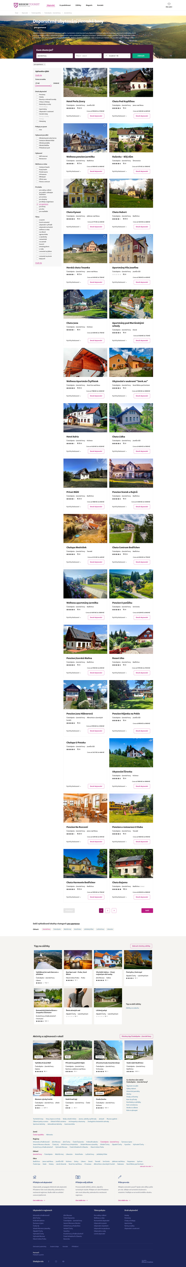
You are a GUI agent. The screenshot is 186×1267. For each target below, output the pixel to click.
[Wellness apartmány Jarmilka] (85, 583)
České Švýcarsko (78, 1142)
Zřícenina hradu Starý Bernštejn (108, 1063)
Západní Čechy (117, 1144)
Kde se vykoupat (131, 1110)
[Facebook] (48, 1261)
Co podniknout (65, 5)
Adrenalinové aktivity (55, 1124)
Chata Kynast (73, 212)
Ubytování (51, 5)
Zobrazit (141, 56)
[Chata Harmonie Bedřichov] (85, 863)
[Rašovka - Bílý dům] (131, 137)
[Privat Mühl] (85, 473)
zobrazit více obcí (145, 1166)
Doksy (76, 1161)
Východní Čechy (138, 1144)
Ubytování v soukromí (131, 1228)
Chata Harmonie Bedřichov (80, 882)
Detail (96, 116)
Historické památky (133, 1091)
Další (147, 910)
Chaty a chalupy (129, 1221)
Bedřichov (36, 1161)
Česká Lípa (36, 1164)
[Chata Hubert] (131, 193)
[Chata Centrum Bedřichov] (131, 528)
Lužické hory (100, 929)
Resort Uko (118, 658)
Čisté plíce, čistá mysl (134, 972)
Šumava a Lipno (126, 1142)
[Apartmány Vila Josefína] (131, 248)
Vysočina (127, 1144)
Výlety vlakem (131, 1089)
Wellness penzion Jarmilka (80, 156)
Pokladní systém (38, 1255)
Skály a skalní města (69, 1119)
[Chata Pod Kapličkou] (131, 82)
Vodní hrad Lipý (71, 1099)
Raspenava (131, 1161)
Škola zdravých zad (73, 1010)
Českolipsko (57, 929)
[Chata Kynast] (85, 193)
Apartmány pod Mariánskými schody (128, 324)
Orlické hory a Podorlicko (69, 1144)
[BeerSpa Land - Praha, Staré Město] (78, 959)
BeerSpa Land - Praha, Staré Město (76, 973)
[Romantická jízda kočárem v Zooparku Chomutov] (48, 997)
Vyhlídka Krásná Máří (43, 1063)
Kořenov (69, 1161)
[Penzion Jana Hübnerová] (85, 694)
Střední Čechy (104, 1144)
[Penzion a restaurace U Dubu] (131, 808)
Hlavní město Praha (97, 1147)
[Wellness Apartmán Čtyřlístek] (85, 362)
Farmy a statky (129, 1226)
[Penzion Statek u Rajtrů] (131, 473)
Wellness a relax (99, 1218)
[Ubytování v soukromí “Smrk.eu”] (131, 362)
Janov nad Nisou (47, 1161)
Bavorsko (66, 1239)
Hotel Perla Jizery (75, 101)
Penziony (127, 1218)
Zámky (128, 1094)
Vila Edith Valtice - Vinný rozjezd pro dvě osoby (105, 973)
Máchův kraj (67, 929)
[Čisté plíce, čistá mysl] (138, 959)
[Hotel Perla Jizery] (85, 82)
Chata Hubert (119, 212)
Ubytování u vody (100, 1231)
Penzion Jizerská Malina (79, 658)
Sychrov (140, 1161)
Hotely (126, 1215)
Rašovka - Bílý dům (122, 156)
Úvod (16, 13)
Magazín (89, 5)
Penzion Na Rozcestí (77, 827)
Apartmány (128, 1223)
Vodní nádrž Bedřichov (135, 1063)
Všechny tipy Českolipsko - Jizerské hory (136, 1036)
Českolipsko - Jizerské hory (52, 13)
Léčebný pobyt (101, 1010)
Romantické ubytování (101, 1221)
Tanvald (97, 1161)
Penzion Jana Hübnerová (79, 713)
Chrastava (87, 1164)
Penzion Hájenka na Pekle (126, 713)
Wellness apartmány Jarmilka (82, 602)
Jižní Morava (56, 1142)
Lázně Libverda (61, 1164)
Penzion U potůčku (122, 602)
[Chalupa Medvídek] (85, 528)
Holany (51, 1164)
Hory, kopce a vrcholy (53, 1119)
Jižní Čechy (66, 1142)
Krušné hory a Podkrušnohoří (43, 1147)
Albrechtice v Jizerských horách (104, 1164)
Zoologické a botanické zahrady (98, 1121)
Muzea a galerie (112, 1119)
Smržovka (106, 1161)
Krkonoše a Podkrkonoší (41, 1142)
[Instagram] (56, 1261)
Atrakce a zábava (132, 1108)
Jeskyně (101, 1119)
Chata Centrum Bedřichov (126, 547)
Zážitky (78, 5)
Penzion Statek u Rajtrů (124, 492)
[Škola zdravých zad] (78, 997)
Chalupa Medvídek (76, 547)
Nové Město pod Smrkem (135, 1164)
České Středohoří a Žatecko (79, 1147)
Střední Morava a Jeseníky (89, 1144)
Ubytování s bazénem (101, 1226)
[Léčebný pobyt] (108, 997)
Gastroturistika (69, 1124)
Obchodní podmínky (39, 1246)
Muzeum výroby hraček (44, 1099)
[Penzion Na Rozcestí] (85, 808)
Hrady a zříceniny (132, 1097)
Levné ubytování (99, 1234)
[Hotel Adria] (85, 417)
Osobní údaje (54, 1246)
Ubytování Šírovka (122, 771)
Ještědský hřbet (88, 929)
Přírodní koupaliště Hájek (75, 1063)
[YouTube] (63, 1261)
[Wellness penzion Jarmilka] (85, 137)
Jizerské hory (68, 13)
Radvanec (120, 1164)
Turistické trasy (38, 1119)
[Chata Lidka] (131, 417)
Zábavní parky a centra (40, 1121)
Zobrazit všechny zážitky (141, 946)
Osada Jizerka (101, 1099)
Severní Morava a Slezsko (41, 1144)
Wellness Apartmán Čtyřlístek (82, 381)
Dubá (44, 1164)
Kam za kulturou (132, 1105)
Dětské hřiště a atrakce (58, 1121)
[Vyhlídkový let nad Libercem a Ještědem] (48, 959)
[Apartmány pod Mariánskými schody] (131, 304)
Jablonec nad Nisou (118, 1161)
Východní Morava (61, 1147)
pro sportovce (73, 923)
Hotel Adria (72, 436)
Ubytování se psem (100, 1223)
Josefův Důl (59, 1161)
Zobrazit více (133, 40)
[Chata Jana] (85, 304)
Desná (90, 1161)
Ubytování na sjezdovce (102, 1228)
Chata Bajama (119, 882)
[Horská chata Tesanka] (85, 248)
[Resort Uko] (131, 639)
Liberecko (110, 929)
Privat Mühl (72, 492)
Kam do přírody (131, 1099)
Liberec (83, 1161)
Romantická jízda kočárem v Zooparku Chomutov (46, 1011)
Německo (49, 1135)
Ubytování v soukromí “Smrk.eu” (130, 381)
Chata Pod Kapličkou (123, 101)
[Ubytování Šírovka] (131, 752)
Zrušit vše (38, 75)
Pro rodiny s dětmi (100, 1215)
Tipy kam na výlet (132, 1086)
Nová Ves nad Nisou (75, 1164)
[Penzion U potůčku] (131, 583)
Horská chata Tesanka (78, 267)
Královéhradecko (92, 1142)
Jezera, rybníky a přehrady (87, 1119)
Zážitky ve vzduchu (132, 1008)
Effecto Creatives (147, 1261)
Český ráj (55, 1144)
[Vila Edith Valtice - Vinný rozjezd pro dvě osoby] (108, 959)
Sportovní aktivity (39, 1124)
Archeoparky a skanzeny (77, 1121)
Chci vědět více (38, 1200)
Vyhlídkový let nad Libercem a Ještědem (47, 973)
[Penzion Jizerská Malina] (85, 639)
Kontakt (100, 5)
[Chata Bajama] (131, 863)
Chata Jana (72, 323)
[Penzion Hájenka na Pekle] (131, 694)
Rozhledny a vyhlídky (133, 1102)
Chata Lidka (118, 436)
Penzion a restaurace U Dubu (127, 827)
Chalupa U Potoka (76, 742)
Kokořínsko (77, 929)
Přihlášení (75, 1246)
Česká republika (36, 13)
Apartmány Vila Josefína (125, 267)
